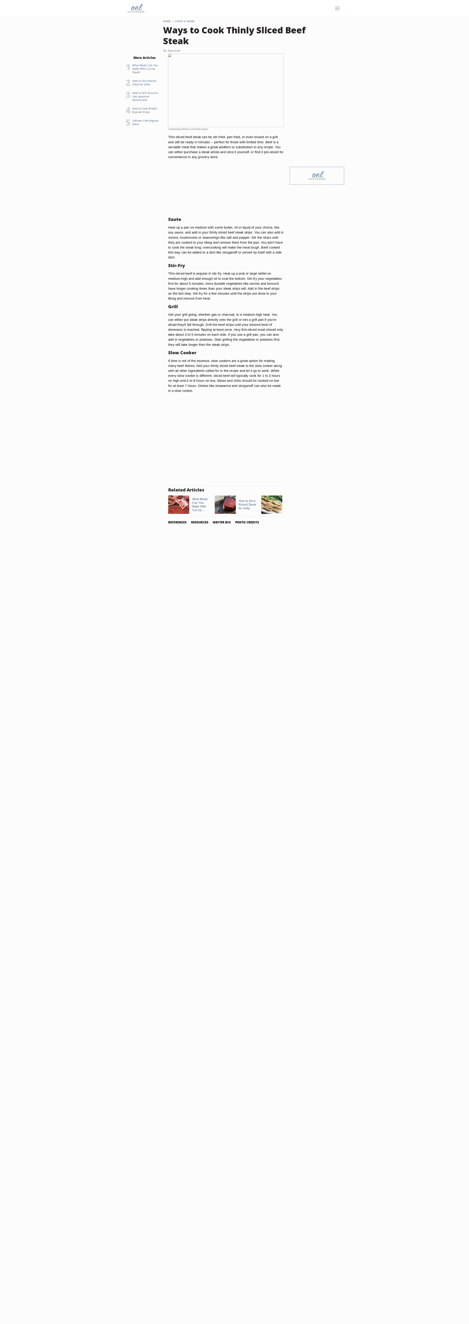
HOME (167, 21)
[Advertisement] (226, 188)
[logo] (136, 8)
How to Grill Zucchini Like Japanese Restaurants (145, 96)
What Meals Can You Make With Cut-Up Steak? (145, 68)
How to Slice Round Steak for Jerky (144, 82)
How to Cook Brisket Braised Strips (144, 110)
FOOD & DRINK (185, 21)
